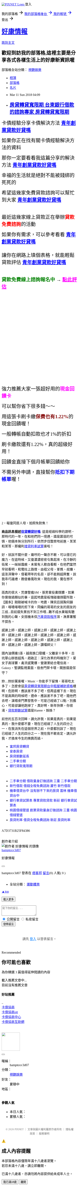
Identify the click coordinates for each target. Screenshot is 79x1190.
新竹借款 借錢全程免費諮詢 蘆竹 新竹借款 (40, 786)
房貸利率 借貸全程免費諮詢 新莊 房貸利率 (40, 820)
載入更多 (8, 899)
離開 (23, 1182)
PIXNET (19, 1129)
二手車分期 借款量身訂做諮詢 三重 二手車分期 (43, 781)
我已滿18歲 (10, 1182)
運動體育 (33, 884)
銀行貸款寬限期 (21, 766)
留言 (46, 873)
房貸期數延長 (19, 756)
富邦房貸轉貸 (19, 746)
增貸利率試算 (34, 546)
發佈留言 (8, 924)
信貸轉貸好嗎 (31, 531)
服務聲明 (44, 1133)
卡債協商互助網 (13, 1022)
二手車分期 (18, 761)
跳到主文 (8, 42)
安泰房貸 (16, 751)
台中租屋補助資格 (60, 686)
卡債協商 (8, 1007)
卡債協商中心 (11, 1017)
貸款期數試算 (18, 710)
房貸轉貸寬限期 (35, 686)
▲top (5, 891)
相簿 (13, 78)
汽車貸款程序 (47, 617)
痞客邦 (37, 873)
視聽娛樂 (34, 70)
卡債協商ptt (10, 1012)
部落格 (14, 83)
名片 (13, 87)
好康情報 (15, 31)
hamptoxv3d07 (11, 850)
